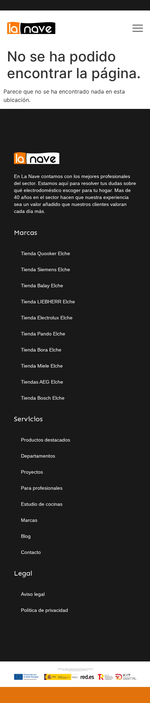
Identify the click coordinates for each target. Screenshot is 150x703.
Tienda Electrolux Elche (47, 317)
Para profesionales (41, 488)
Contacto (31, 552)
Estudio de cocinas (41, 504)
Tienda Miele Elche (42, 366)
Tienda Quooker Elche (45, 253)
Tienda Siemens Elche (45, 269)
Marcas (29, 520)
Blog (26, 536)
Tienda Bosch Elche (43, 398)
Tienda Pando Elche (43, 333)
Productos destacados (45, 440)
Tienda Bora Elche (41, 350)
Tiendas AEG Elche (42, 382)
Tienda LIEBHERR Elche (48, 301)
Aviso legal (33, 594)
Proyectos (32, 472)
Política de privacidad (44, 610)
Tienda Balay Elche (42, 285)
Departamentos (38, 456)
